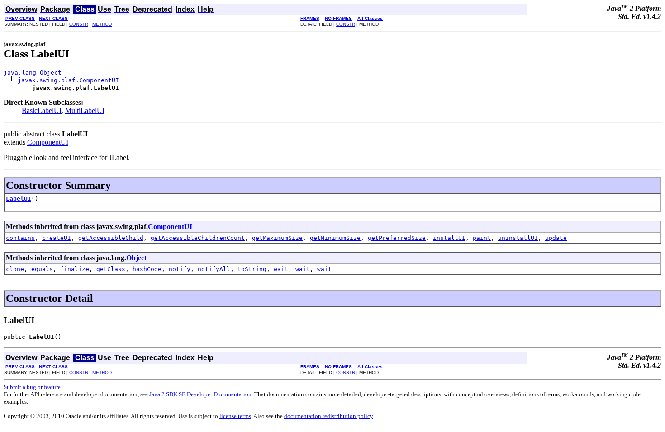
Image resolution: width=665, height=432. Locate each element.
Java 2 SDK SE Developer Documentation (200, 394)
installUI (449, 238)
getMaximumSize (277, 238)
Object (136, 258)
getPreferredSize (397, 238)
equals (42, 269)
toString (252, 269)
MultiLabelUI (84, 110)
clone (15, 269)
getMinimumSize (335, 238)
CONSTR (78, 24)
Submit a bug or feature (32, 387)
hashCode (147, 269)
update (556, 238)
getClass (110, 269)
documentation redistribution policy (328, 416)
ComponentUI (47, 142)
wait (281, 269)
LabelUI (18, 198)
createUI (56, 238)
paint (482, 238)
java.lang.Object (33, 72)
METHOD (102, 24)
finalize (74, 269)
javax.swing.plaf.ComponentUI (68, 80)
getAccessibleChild (110, 238)
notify (179, 269)
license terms (235, 416)
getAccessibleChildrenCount (198, 238)
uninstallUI (518, 238)
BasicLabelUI (42, 110)
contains (20, 238)
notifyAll (214, 269)
